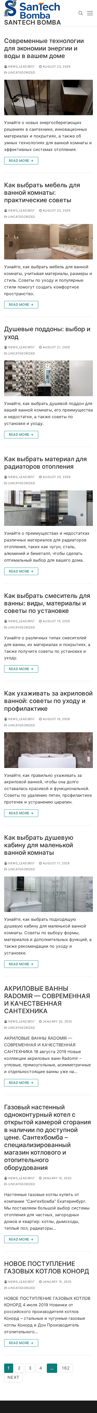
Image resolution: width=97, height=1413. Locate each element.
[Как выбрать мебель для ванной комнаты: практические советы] (48, 241)
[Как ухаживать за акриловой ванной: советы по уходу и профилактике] (48, 750)
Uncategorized (21, 72)
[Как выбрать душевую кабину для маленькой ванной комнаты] (48, 894)
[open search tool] (80, 13)
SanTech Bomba (32, 22)
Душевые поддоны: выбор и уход (47, 332)
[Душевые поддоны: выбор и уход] (48, 378)
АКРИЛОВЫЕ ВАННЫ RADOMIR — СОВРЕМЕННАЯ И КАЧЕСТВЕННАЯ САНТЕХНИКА (47, 1000)
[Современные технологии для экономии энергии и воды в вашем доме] (48, 97)
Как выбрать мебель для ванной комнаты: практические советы (42, 192)
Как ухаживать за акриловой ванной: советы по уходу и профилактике (48, 701)
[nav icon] (90, 13)
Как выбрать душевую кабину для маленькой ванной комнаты (38, 845)
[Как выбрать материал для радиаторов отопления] (48, 508)
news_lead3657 (21, 66)
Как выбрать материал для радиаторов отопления (45, 462)
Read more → (21, 160)
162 (66, 1368)
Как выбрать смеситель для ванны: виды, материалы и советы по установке (47, 603)
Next (13, 1377)
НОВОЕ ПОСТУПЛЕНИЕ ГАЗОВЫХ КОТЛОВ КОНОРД (46, 1267)
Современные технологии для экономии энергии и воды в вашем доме (44, 48)
